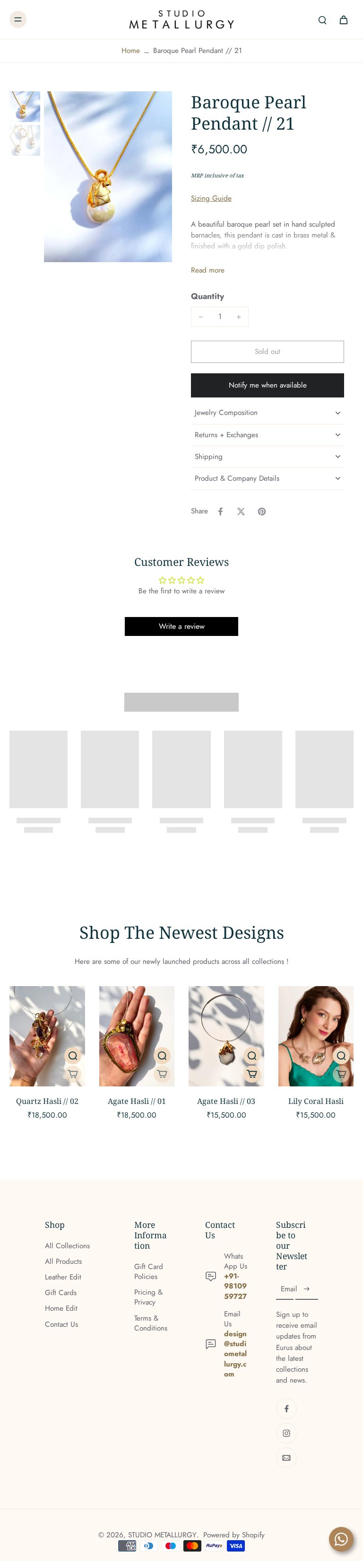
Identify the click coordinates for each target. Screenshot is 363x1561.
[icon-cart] (343, 19)
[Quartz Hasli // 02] (47, 1036)
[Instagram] (286, 1433)
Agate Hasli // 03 (226, 1101)
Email (289, 1290)
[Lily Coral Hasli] (316, 1036)
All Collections (67, 1246)
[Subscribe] (306, 1289)
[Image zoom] (108, 176)
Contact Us (61, 1325)
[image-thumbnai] (24, 106)
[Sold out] (72, 1074)
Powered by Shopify (234, 1535)
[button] (267, 352)
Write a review (182, 626)
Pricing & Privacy (148, 1297)
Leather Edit (63, 1277)
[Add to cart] (251, 1074)
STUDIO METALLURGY (162, 1535)
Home (130, 50)
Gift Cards (61, 1293)
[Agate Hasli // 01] (137, 1036)
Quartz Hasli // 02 (47, 1101)
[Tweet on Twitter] (241, 511)
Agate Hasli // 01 (137, 1101)
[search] (322, 19)
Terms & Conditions (150, 1323)
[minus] (200, 317)
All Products (63, 1262)
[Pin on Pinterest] (261, 511)
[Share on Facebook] (220, 511)
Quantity (207, 296)
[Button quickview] (72, 1055)
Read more (208, 270)
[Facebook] (286, 1408)
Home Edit (61, 1309)
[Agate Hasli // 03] (226, 1036)
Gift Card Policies (148, 1272)
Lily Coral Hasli (316, 1101)
